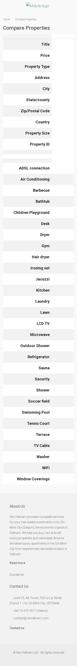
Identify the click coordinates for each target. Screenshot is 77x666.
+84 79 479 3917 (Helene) (30, 610)
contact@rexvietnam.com (31, 618)
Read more (17, 563)
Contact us (17, 628)
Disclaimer (17, 574)
